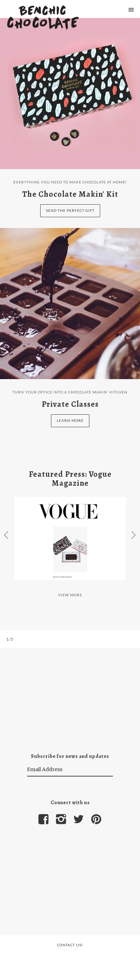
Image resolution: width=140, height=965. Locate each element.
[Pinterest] (96, 819)
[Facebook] (44, 819)
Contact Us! (70, 945)
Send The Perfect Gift (70, 210)
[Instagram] (61, 819)
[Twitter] (79, 819)
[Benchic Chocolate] (43, 18)
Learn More (70, 420)
